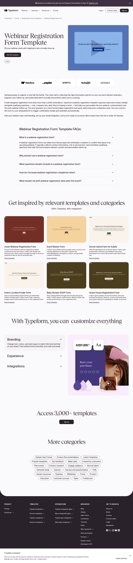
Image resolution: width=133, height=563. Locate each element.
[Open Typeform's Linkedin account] (119, 530)
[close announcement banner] (130, 3)
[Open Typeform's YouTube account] (116, 530)
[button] (26, 11)
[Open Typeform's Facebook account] (107, 530)
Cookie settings (121, 558)
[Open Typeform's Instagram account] (113, 530)
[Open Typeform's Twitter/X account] (110, 530)
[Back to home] (11, 10)
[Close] (130, 556)
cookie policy (42, 559)
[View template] (24, 237)
